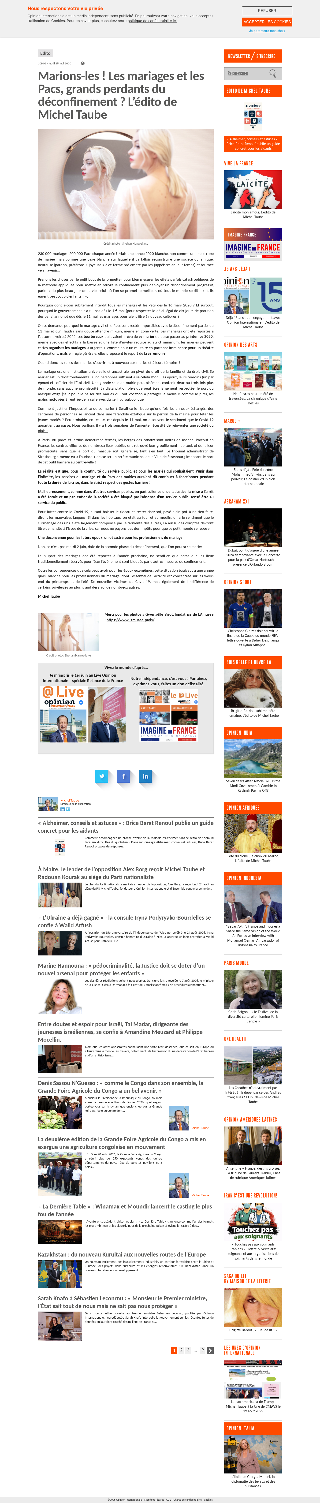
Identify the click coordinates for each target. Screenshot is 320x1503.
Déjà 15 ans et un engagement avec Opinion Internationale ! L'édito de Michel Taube (253, 322)
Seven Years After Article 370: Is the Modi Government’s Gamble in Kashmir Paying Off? (253, 786)
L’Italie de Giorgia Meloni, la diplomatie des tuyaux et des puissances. (253, 1481)
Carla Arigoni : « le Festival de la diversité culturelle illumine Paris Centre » (253, 1016)
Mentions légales (154, 1500)
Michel (69, 800)
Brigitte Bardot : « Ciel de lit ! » (253, 1330)
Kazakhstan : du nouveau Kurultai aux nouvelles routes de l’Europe (122, 1255)
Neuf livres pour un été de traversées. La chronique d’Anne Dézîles (253, 398)
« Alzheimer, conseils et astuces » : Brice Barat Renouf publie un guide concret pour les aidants (253, 144)
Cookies (208, 1500)
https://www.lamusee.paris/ (130, 620)
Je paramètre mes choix (267, 31)
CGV (168, 1500)
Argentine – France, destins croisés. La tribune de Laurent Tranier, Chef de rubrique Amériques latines (253, 1173)
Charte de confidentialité (188, 1500)
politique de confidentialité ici (152, 21)
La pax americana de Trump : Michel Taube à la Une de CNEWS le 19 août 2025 (253, 1406)
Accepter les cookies (267, 22)
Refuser (267, 11)
